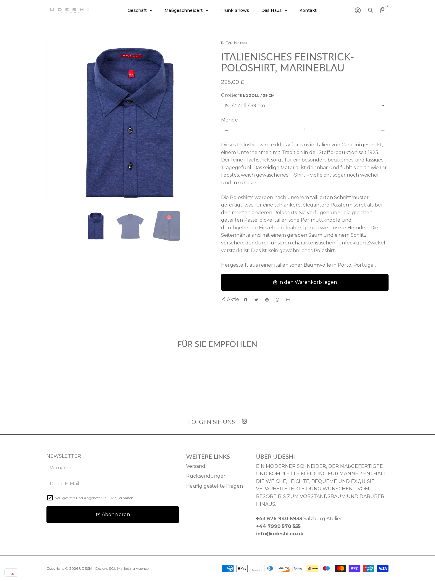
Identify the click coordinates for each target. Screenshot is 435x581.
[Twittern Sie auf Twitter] (256, 300)
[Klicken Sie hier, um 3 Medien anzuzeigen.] (165, 226)
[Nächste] (206, 122)
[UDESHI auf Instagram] (244, 421)
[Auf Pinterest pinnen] (267, 300)
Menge (229, 120)
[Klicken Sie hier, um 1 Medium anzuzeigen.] (96, 226)
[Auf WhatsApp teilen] (277, 300)
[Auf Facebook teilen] (245, 300)
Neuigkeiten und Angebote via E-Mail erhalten (94, 498)
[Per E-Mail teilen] (288, 300)
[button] (11, 574)
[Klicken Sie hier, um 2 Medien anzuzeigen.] (130, 226)
